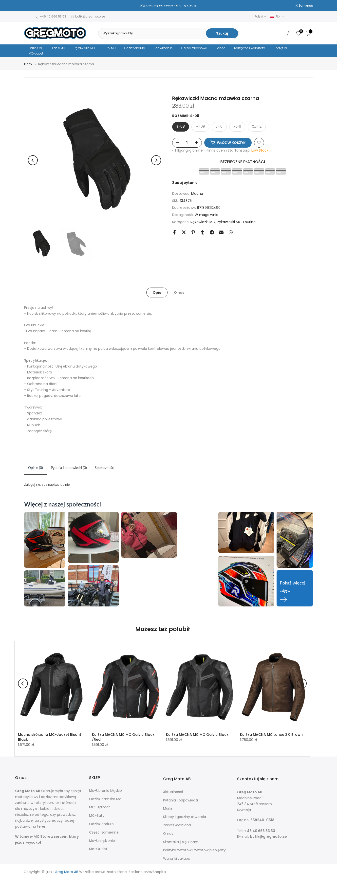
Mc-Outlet (98, 849)
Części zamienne (104, 832)
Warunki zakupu (176, 858)
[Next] (156, 160)
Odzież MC (36, 48)
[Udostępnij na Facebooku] (174, 232)
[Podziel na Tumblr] (202, 232)
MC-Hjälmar (99, 807)
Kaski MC (58, 48)
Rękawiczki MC (84, 48)
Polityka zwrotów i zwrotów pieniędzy (194, 850)
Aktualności (173, 792)
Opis (157, 292)
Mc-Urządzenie (102, 840)
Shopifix (159, 872)
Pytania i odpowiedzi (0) (69, 468)
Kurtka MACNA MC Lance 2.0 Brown (271, 734)
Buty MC (110, 48)
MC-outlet (36, 53)
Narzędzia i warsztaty (249, 48)
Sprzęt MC (281, 48)
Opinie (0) (35, 468)
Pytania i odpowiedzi (180, 800)
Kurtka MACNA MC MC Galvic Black (197, 734)
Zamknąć (33, 5)
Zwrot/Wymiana (177, 825)
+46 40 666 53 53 (53, 16)
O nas (179, 292)
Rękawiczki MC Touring (236, 221)
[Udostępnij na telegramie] (212, 232)
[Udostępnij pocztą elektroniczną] (221, 232)
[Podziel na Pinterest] (193, 232)
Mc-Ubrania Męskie (105, 790)
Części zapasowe (194, 48)
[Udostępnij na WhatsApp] (230, 232)
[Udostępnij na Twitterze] (184, 232)
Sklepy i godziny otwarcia (184, 817)
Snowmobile (163, 48)
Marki (167, 808)
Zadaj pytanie (185, 182)
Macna (197, 193)
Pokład (220, 48)
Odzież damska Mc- (106, 799)
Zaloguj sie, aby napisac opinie (47, 484)
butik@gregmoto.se (90, 16)
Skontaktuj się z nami (181, 842)
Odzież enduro (134, 48)
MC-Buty (96, 815)
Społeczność (104, 468)
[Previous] (33, 160)
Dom (28, 64)
